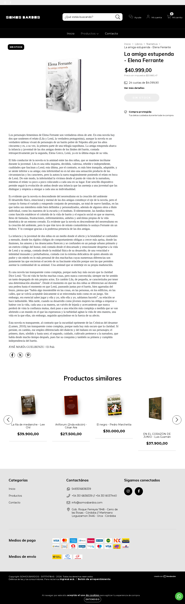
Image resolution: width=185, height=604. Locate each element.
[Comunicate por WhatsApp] (179, 596)
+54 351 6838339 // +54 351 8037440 (94, 495)
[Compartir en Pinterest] (28, 356)
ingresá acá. (67, 579)
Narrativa (152, 44)
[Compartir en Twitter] (21, 356)
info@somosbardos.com (87, 502)
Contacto (111, 33)
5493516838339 (81, 488)
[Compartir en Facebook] (13, 356)
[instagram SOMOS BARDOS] (5, 2)
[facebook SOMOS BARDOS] (10, 2)
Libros (138, 44)
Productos (88, 33)
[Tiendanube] (165, 576)
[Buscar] (118, 17)
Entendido (93, 599)
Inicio (71, 33)
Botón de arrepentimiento (94, 579)
